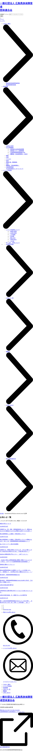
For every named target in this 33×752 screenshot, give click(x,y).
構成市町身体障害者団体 (13, 83)
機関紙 (5, 691)
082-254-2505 (5, 710)
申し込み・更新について (13, 242)
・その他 (11, 241)
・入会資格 (12, 234)
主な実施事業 (10, 147)
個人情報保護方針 (5, 747)
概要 (7, 155)
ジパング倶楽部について (13, 229)
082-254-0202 (15, 710)
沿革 (7, 157)
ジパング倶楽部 (7, 686)
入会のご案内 (6, 684)
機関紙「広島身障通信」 (13, 165)
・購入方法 (12, 238)
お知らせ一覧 (6, 689)
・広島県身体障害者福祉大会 (17, 152)
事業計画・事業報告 (11, 162)
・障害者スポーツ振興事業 (16, 150)
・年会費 (11, 236)
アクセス (8, 159)
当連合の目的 (10, 146)
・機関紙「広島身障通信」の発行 (18, 154)
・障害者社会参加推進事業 (16, 149)
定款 (7, 163)
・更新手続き (13, 239)
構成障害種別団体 (11, 84)
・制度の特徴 (13, 231)
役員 (7, 160)
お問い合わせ (6, 692)
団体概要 (5, 687)
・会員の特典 (13, 233)
